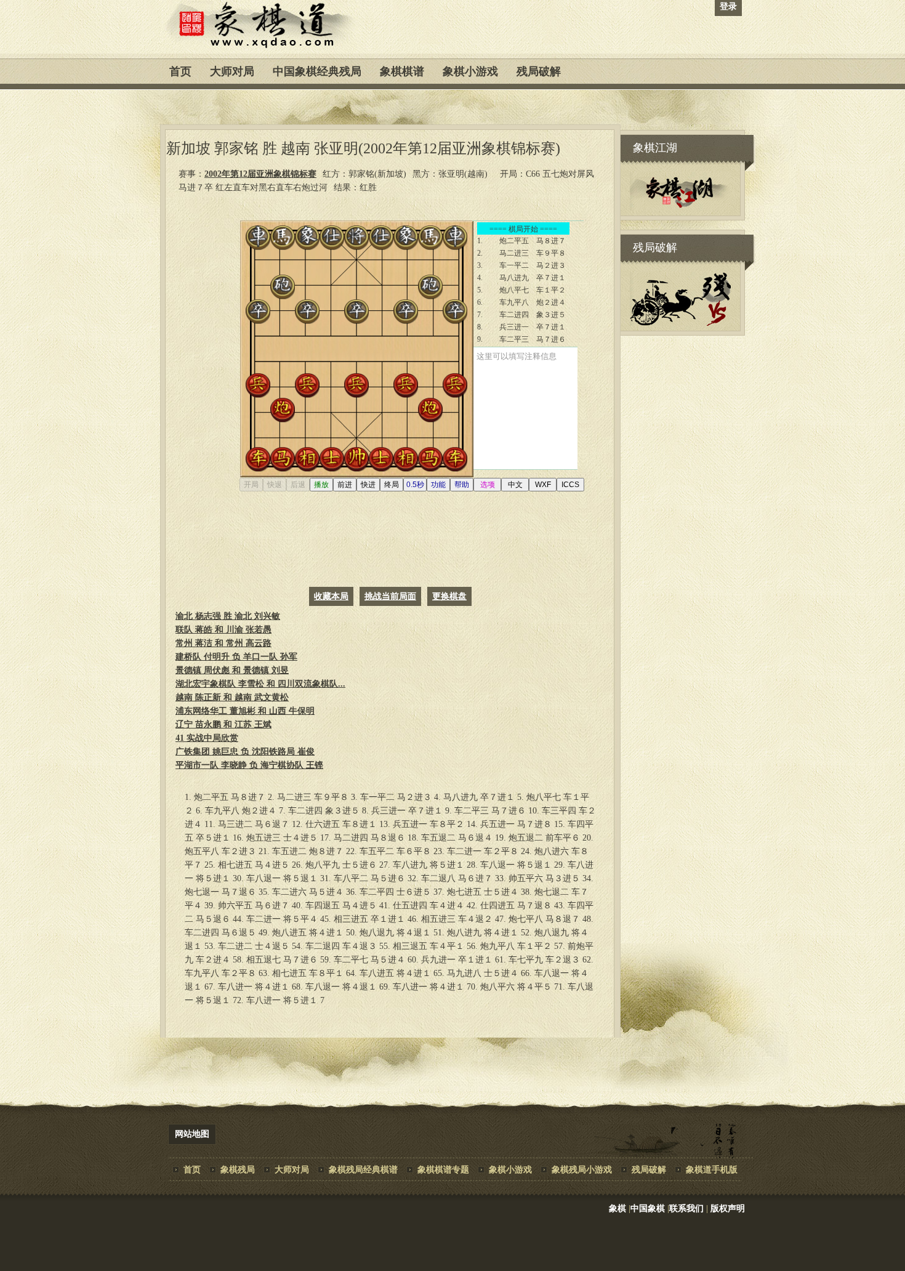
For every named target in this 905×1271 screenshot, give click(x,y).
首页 (180, 71)
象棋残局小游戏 (582, 1169)
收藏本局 (331, 596)
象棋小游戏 (470, 71)
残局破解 (539, 71)
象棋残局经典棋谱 (363, 1169)
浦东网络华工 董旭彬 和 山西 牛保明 (245, 711)
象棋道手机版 (712, 1169)
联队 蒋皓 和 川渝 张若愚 (223, 629)
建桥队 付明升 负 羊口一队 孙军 (236, 656)
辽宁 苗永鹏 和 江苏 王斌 (223, 724)
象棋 (617, 1208)
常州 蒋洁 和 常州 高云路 (223, 643)
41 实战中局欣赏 (206, 738)
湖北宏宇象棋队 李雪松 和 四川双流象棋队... (260, 683)
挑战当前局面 (390, 596)
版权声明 (727, 1208)
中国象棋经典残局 (317, 71)
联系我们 (686, 1208)
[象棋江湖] (680, 207)
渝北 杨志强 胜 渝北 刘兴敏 (227, 616)
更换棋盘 (449, 596)
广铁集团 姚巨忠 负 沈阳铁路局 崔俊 (245, 751)
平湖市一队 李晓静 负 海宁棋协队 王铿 (249, 765)
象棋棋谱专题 (443, 1169)
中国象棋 (647, 1208)
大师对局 (232, 71)
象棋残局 (237, 1169)
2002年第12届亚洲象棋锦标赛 (260, 174)
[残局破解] (680, 323)
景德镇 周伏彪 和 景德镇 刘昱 (232, 670)
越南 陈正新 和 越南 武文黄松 (232, 697)
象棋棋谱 (402, 71)
